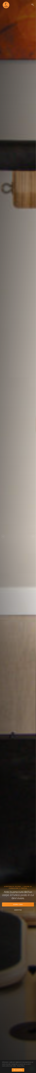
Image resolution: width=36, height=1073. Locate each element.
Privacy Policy (20, 1066)
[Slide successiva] (33, 536)
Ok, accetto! (18, 1070)
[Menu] (32, 4)
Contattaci (18, 910)
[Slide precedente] (3, 536)
